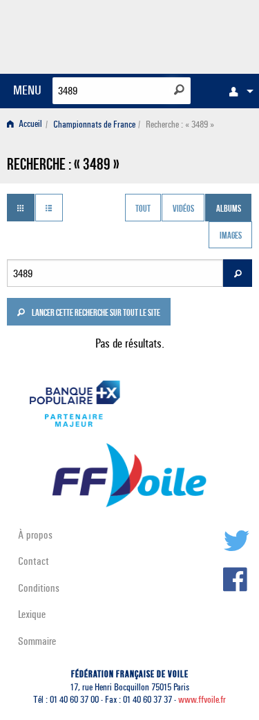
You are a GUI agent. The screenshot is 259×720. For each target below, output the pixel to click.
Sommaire (37, 641)
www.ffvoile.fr (202, 700)
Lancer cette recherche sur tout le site (95, 314)
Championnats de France (94, 124)
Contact (33, 561)
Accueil (29, 124)
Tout (143, 209)
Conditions (38, 587)
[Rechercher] (179, 90)
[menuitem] (237, 91)
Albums (228, 209)
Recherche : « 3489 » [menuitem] (180, 124)
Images (231, 236)
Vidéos (183, 209)
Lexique (32, 614)
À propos (35, 534)
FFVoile (187, 34)
